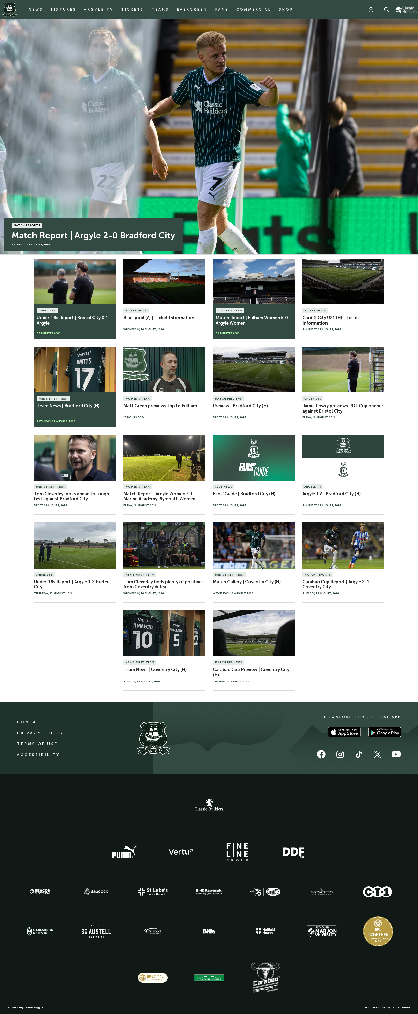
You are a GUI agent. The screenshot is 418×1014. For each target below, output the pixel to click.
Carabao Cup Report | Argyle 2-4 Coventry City (335, 584)
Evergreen (192, 9)
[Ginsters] (265, 892)
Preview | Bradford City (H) (240, 405)
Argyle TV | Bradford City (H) (331, 493)
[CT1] (378, 891)
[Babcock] (96, 891)
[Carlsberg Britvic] (40, 931)
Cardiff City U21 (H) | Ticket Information (330, 320)
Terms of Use (37, 743)
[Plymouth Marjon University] (322, 931)
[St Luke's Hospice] (153, 892)
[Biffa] (209, 931)
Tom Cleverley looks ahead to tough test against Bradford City (71, 496)
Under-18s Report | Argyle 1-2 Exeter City (71, 584)
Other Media (400, 1007)
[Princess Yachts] (322, 891)
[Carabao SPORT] (265, 978)
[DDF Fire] (294, 852)
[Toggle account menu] (371, 9)
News (36, 9)
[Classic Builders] (209, 805)
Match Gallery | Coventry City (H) (247, 582)
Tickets (132, 9)
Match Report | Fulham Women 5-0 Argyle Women (252, 320)
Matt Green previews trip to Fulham (160, 405)
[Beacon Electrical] (40, 891)
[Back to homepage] (9, 9)
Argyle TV (98, 9)
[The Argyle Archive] (209, 977)
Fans (222, 9)
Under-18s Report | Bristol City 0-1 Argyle (72, 320)
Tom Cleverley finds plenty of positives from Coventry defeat (163, 584)
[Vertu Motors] (181, 852)
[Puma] (124, 852)
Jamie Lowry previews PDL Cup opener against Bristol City (342, 408)
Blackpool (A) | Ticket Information (158, 317)
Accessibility (38, 754)
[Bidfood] (153, 931)
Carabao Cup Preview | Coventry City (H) (251, 672)
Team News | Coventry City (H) (155, 669)
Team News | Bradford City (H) (68, 405)
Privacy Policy (40, 733)
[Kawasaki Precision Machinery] (209, 891)
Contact (30, 722)
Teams (160, 9)
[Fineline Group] (237, 852)
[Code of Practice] (378, 931)
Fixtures (63, 9)
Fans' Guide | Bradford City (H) (244, 493)
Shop (286, 9)
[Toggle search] (386, 9)
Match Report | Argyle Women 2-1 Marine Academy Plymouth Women (159, 496)
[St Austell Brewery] (96, 931)
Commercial (253, 9)
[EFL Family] (153, 978)
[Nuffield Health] (265, 931)
